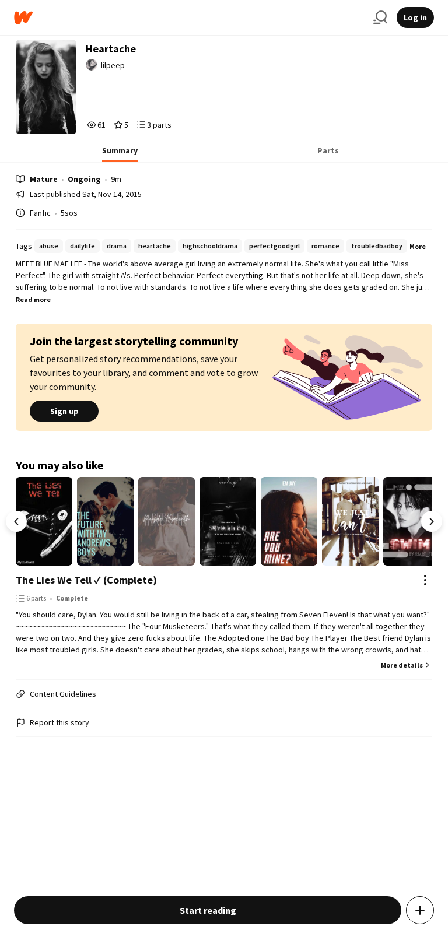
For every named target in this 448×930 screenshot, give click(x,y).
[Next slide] (431, 521)
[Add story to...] (420, 910)
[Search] (380, 17)
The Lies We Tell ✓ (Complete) (86, 580)
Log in (415, 17)
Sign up (64, 411)
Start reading (208, 910)
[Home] (189, 17)
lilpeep (113, 65)
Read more (33, 299)
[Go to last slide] (16, 521)
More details (402, 665)
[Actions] (425, 580)
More (418, 246)
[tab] (120, 154)
